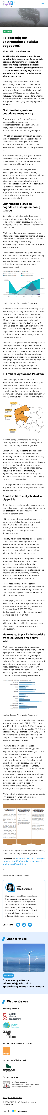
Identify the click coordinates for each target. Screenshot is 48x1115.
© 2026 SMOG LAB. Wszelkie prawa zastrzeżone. (19, 1103)
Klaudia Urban (23, 51)
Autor (19, 886)
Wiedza (7, 31)
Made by (6, 1111)
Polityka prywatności (12, 1097)
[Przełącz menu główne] (42, 4)
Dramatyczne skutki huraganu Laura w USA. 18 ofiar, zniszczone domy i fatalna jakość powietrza (24, 861)
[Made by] (19, 1111)
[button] (18, 925)
